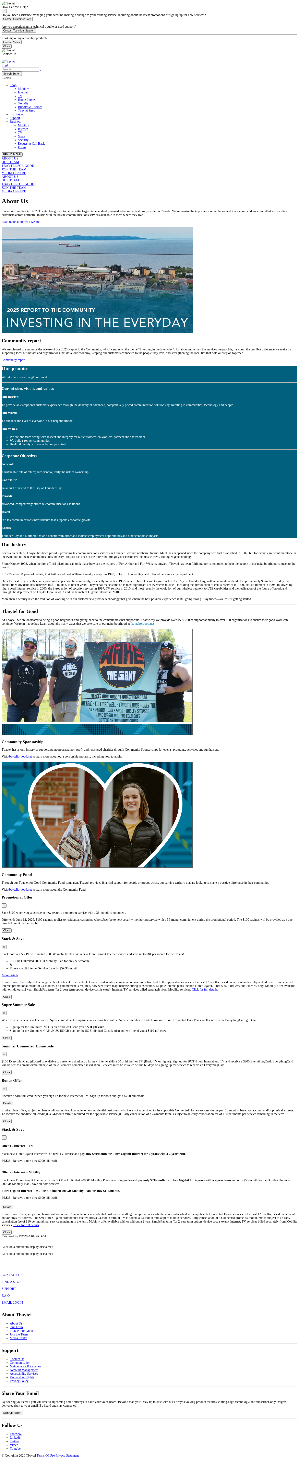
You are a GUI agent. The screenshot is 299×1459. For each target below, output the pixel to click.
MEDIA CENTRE (14, 173)
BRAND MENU (12, 154)
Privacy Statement (67, 1455)
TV (20, 96)
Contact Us (17, 1359)
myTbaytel (17, 114)
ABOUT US (10, 158)
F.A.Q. (6, 1295)
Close (6, 46)
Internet (23, 92)
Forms (22, 147)
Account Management (24, 1370)
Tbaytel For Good (21, 1330)
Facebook (16, 1434)
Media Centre (18, 1338)
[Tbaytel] (8, 61)
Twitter (14, 1441)
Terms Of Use (46, 1455)
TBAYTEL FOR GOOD (18, 165)
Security (23, 103)
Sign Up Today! (12, 1412)
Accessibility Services (24, 1373)
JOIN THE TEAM (14, 169)
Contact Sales (11, 42)
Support (15, 118)
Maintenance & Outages (25, 1366)
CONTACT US (12, 1275)
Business (15, 121)
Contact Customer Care (17, 19)
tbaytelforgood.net (142, 623)
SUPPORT (9, 1288)
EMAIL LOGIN (12, 1302)
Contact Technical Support (18, 30)
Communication (20, 1362)
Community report (13, 360)
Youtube (15, 1448)
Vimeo (14, 1445)
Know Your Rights (22, 1377)
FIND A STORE (13, 1281)
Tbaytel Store (26, 110)
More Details (10, 975)
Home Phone (26, 99)
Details (7, 1103)
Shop (13, 85)
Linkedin (15, 1437)
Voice (21, 136)
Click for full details (204, 989)
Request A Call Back (31, 143)
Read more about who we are (20, 221)
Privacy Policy (19, 1381)
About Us (16, 1323)
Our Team (16, 1327)
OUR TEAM (10, 162)
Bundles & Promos (30, 107)
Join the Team (19, 1334)
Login (5, 65)
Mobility (23, 88)
